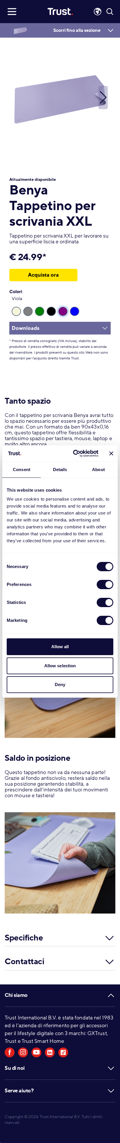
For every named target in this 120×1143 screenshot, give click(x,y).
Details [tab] (60, 469)
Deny (60, 684)
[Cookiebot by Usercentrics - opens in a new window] (74, 453)
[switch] (105, 584)
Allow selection (60, 665)
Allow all (60, 646)
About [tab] (98, 469)
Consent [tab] (21, 469)
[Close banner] (111, 453)
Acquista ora (43, 274)
